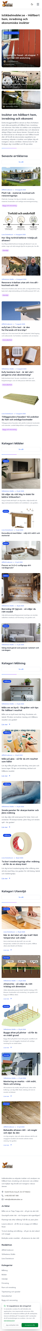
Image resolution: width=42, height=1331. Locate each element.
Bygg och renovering (11, 33)
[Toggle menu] (37, 4)
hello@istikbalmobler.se (13, 1199)
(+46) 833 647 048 (11, 1196)
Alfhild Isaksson (7, 190)
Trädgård (7, 74)
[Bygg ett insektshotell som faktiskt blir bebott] (21, 80)
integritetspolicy (9, 1320)
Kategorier (7, 1265)
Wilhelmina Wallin (8, 279)
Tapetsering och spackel (11, 1292)
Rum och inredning (9, 1287)
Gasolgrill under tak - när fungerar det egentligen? (21, 1215)
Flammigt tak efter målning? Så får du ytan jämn (20, 1220)
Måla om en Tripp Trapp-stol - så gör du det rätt (20, 1211)
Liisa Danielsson (7, 234)
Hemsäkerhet (7, 340)
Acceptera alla (30, 1325)
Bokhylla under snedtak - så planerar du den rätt (20, 1238)
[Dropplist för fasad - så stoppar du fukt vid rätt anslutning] (21, 48)
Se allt (21, 162)
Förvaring (5, 1283)
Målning (7, 681)
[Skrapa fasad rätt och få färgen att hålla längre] (21, 100)
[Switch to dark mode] (32, 4)
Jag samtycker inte (12, 1325)
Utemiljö (5, 250)
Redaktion (7, 1244)
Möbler (6, 461)
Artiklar (6, 1206)
